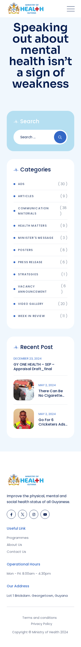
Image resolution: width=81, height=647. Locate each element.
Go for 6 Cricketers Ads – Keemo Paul (51, 422)
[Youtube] (45, 514)
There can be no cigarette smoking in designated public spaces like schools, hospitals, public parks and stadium (51, 393)
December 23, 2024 (28, 358)
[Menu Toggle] (69, 9)
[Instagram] (33, 514)
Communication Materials (33, 211)
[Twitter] (22, 514)
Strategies (28, 274)
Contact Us (16, 551)
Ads (21, 184)
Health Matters (32, 225)
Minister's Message (36, 238)
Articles (26, 196)
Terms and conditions (39, 617)
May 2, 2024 (47, 385)
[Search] (60, 137)
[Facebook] (11, 514)
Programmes (18, 537)
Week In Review (31, 316)
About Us (14, 544)
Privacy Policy (41, 624)
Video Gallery (31, 304)
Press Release (30, 262)
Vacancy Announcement (32, 289)
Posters (25, 250)
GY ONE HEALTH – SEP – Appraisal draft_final (34, 366)
